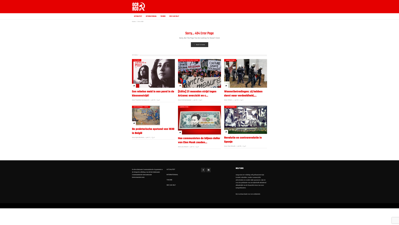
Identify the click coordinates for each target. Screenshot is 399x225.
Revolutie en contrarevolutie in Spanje (243, 140)
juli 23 (153, 100)
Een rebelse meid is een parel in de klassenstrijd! (153, 94)
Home (134, 21)
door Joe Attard (183, 147)
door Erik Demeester (185, 100)
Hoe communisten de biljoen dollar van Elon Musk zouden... (199, 140)
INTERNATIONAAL (172, 174)
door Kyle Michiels (138, 137)
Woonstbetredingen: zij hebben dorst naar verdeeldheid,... (243, 94)
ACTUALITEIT (171, 169)
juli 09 (239, 146)
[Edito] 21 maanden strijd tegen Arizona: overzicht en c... (197, 94)
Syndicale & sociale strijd (189, 60)
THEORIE (169, 180)
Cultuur (137, 60)
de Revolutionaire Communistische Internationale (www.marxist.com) (146, 174)
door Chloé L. (228, 100)
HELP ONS (239, 168)
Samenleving (230, 60)
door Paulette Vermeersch (140, 100)
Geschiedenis (138, 107)
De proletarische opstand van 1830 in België (153, 131)
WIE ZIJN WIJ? (171, 185)
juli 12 (192, 147)
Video (146, 107)
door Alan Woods (229, 146)
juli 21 (148, 137)
